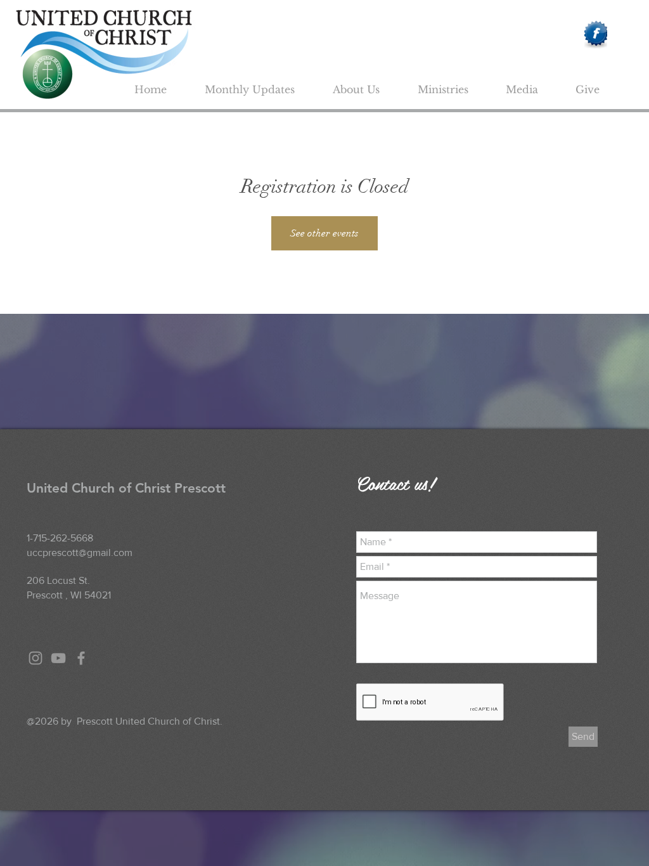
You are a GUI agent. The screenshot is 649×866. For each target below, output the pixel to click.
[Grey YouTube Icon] (58, 658)
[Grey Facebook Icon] (81, 658)
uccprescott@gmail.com (79, 552)
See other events (324, 233)
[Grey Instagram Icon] (35, 658)
